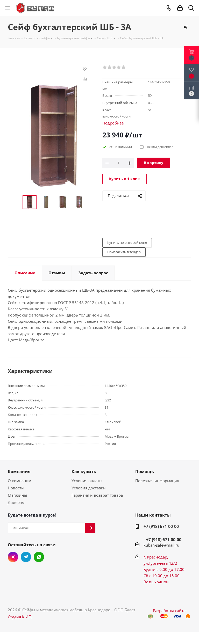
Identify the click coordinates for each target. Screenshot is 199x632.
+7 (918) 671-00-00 (161, 526)
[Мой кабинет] (180, 8)
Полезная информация (157, 480)
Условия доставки (89, 487)
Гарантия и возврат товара (97, 495)
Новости (16, 487)
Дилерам (16, 502)
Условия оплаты (87, 480)
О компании (19, 480)
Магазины (17, 495)
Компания (19, 471)
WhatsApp (39, 557)
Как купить (84, 471)
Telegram (26, 557)
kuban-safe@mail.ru (161, 545)
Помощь (144, 471)
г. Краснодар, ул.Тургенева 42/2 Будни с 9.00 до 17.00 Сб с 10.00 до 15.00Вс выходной (164, 569)
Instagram (13, 557)
